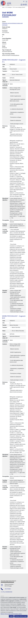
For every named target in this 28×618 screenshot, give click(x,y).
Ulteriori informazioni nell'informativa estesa (11, 614)
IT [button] (23, 1)
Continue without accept (21, 616)
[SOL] (26, 4)
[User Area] (21, 4)
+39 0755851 (8, 589)
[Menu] (26, 2)
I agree (11, 616)
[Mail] (24, 4)
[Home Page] (6, 3)
